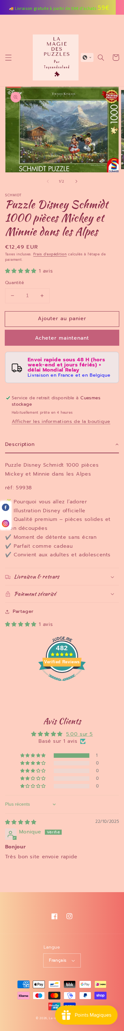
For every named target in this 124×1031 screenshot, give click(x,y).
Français (57, 960)
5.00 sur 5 (79, 734)
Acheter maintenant (62, 338)
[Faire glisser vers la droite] (76, 182)
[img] (21, 822)
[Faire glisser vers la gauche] (48, 182)
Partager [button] (23, 611)
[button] (8, 57)
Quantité (14, 283)
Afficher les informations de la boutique (61, 421)
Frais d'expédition (50, 254)
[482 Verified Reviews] (62, 684)
